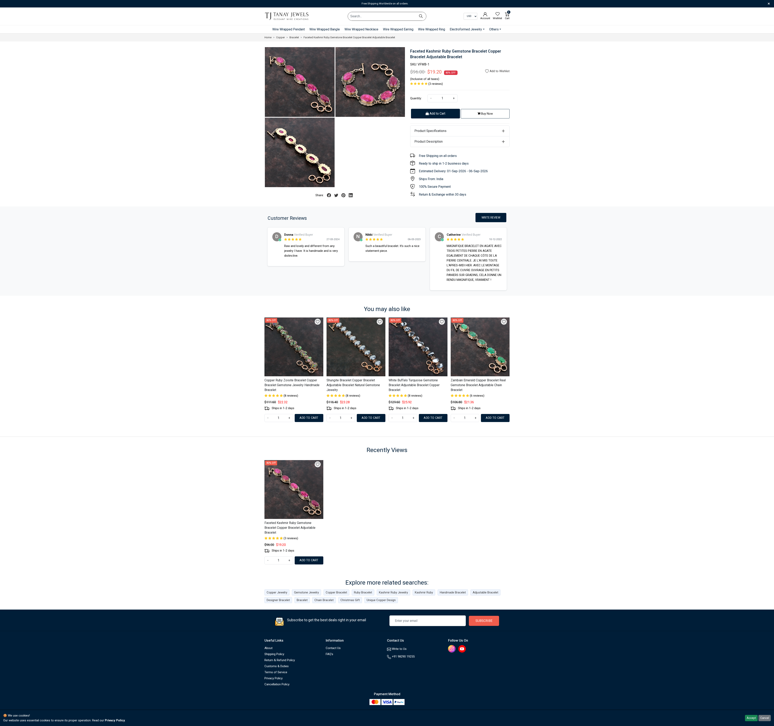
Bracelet (302, 600)
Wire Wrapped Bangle (324, 29)
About (268, 648)
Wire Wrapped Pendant (288, 29)
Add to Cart (437, 113)
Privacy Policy (273, 678)
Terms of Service (275, 672)
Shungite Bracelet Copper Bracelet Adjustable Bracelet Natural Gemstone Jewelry (353, 385)
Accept (751, 718)
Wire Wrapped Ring (431, 29)
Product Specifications (430, 131)
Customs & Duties (276, 666)
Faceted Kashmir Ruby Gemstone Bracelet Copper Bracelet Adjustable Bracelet (289, 527)
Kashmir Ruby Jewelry (393, 592)
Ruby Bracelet (363, 592)
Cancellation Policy (276, 684)
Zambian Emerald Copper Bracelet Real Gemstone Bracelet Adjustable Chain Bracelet (478, 385)
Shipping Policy (274, 654)
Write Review (491, 217)
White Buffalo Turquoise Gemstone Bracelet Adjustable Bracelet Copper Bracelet (414, 385)
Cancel (764, 718)
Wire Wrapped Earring (398, 29)
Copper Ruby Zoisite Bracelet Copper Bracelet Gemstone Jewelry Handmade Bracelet (291, 385)
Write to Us (399, 649)
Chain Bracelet (324, 600)
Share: (319, 195)
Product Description (428, 141)
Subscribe (483, 621)
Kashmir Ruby (424, 592)
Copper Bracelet (336, 592)
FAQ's (329, 654)
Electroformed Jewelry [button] (466, 29)
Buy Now (486, 113)
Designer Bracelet (278, 600)
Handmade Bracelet (453, 592)
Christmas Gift (350, 600)
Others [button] (494, 29)
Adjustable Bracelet (485, 592)
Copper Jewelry (277, 592)
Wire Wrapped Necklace (361, 29)
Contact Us (333, 648)
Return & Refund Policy (279, 660)
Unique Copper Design (381, 600)
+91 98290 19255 (403, 656)
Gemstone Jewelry (306, 592)
